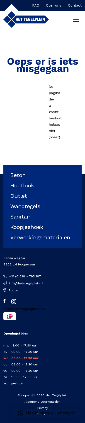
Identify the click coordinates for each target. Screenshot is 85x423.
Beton (18, 175)
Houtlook (22, 185)
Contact (75, 5)
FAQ (35, 5)
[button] (46, 413)
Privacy (42, 408)
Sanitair (20, 217)
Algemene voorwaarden (42, 401)
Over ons (53, 5)
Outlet (18, 196)
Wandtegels (25, 206)
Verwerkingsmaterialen (40, 237)
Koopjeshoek (26, 227)
